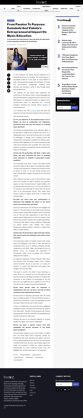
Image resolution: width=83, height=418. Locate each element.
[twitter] (8, 79)
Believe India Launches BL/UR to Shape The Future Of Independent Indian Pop (70, 45)
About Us (19, 8)
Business (55, 8)
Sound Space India (18, 357)
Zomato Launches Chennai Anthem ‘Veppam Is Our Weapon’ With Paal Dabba (69, 30)
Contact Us (78, 8)
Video (31, 395)
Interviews (26, 8)
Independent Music (46, 8)
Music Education (37, 354)
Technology (36, 8)
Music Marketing (18, 360)
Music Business (29, 357)
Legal (71, 8)
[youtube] (65, 389)
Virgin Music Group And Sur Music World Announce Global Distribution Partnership (69, 89)
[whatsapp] (8, 87)
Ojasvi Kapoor (12, 44)
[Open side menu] (4, 8)
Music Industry (39, 357)
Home (13, 8)
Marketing (64, 8)
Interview (32, 385)
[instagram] (69, 389)
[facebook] (8, 75)
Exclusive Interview (25, 354)
